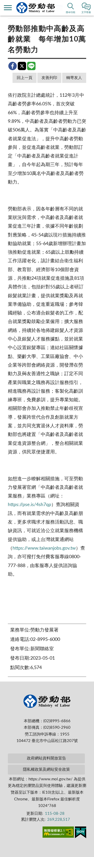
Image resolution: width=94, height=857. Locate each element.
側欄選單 (8, 8)
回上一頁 (24, 78)
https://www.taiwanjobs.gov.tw (44, 548)
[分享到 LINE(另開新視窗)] (31, 66)
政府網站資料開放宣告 (46, 758)
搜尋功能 (70, 12)
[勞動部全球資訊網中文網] (36, 8)
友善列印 (49, 78)
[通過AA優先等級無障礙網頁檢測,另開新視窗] (58, 833)
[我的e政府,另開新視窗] (80, 833)
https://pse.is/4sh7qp (29, 504)
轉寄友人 (74, 78)
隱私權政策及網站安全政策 (46, 769)
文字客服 (86, 12)
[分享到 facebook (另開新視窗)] (12, 66)
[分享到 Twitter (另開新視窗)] (22, 66)
